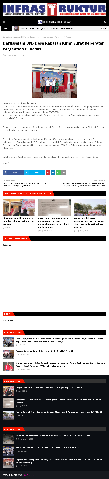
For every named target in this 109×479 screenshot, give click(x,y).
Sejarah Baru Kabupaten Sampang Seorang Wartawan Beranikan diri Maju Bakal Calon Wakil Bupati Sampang (60, 461)
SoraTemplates (30, 475)
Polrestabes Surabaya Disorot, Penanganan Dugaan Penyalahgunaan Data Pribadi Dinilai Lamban (53, 223)
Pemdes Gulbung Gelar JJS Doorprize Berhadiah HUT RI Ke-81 (44, 351)
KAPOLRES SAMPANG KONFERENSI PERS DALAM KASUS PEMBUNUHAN (47, 447)
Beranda (6, 37)
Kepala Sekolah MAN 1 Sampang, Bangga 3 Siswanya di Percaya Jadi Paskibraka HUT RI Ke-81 (90, 223)
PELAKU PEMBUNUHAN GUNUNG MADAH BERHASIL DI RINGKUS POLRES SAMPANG (53, 435)
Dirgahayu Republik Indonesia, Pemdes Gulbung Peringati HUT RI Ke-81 (51, 29)
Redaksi (8, 55)
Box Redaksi (8, 320)
